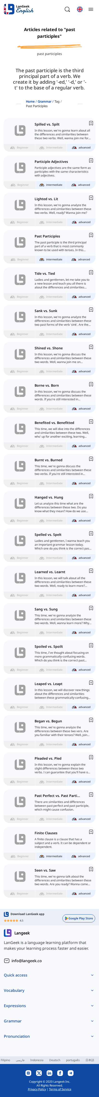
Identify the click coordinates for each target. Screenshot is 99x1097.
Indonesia (36, 1060)
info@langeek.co (27, 960)
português (73, 1060)
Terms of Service (60, 1089)
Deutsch (54, 1060)
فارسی (20, 1060)
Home (30, 101)
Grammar (44, 101)
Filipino (5, 1060)
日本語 (90, 1060)
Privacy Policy (37, 1089)
